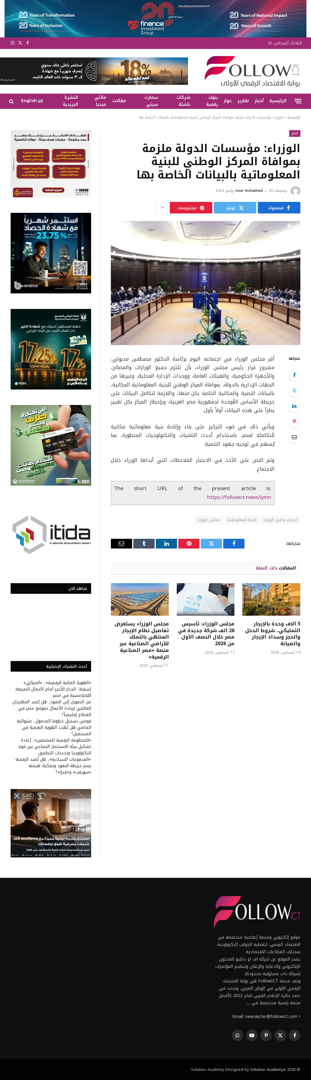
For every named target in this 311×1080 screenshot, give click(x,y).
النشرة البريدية (70, 101)
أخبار (259, 101)
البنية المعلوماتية (241, 520)
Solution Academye (268, 1069)
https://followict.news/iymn (239, 497)
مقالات (119, 101)
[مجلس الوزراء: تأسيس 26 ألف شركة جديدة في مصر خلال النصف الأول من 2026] (206, 599)
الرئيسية (277, 101)
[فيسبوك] (294, 375)
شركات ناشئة (183, 101)
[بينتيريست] (294, 421)
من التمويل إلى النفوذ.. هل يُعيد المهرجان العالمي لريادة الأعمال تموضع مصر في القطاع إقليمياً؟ (51, 708)
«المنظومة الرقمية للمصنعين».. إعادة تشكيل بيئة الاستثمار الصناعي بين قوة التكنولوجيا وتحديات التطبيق (55, 746)
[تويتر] (294, 390)
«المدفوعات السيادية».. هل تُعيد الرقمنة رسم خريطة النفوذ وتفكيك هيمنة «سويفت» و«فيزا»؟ (53, 765)
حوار (228, 101)
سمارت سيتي (151, 101)
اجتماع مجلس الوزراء (280, 520)
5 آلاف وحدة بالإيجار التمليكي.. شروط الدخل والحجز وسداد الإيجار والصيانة (272, 634)
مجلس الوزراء (209, 520)
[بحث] (12, 101)
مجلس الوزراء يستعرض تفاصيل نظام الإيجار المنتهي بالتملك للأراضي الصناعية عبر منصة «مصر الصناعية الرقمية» (141, 640)
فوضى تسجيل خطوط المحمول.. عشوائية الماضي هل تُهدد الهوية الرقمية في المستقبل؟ (54, 727)
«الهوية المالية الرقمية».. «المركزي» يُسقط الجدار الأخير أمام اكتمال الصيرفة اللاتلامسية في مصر (53, 689)
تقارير (243, 101)
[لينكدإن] (294, 406)
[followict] (250, 71)
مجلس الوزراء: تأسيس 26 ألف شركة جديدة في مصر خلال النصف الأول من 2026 (206, 634)
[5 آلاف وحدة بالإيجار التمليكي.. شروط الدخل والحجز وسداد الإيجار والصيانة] (271, 599)
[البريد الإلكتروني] (294, 437)
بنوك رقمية (212, 101)
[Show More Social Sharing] (162, 207)
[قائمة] (298, 101)
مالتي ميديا (100, 101)
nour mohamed (249, 190)
